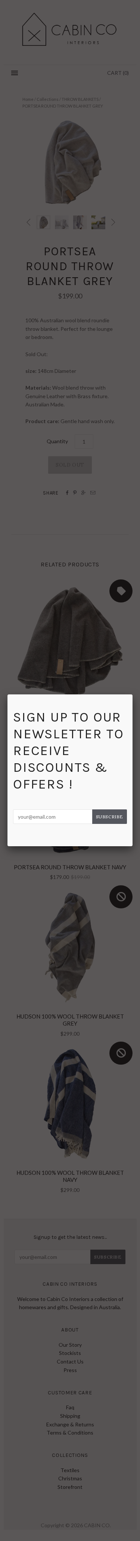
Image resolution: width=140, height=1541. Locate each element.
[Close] (132, 694)
